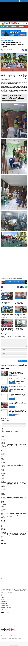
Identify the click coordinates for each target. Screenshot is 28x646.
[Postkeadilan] (10, 23)
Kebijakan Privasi (4, 605)
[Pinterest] (7, 629)
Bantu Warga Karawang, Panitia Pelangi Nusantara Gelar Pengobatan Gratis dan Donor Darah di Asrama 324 (7, 330)
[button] (22, 23)
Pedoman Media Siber (6, 607)
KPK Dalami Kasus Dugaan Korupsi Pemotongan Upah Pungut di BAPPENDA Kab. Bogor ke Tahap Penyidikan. (7, 316)
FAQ (12, 635)
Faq (2, 609)
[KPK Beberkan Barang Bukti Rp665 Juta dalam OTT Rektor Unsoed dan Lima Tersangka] (21, 309)
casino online (12, 645)
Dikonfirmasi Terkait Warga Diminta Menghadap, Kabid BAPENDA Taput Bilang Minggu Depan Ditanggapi (21, 302)
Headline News (4, 40)
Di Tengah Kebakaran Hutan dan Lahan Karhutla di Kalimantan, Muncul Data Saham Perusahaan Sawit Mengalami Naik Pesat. (20, 330)
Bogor (3, 311)
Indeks (2, 597)
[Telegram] (23, 287)
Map (15, 635)
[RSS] (14, 629)
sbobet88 (17, 645)
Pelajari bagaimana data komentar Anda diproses (15, 365)
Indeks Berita (4, 601)
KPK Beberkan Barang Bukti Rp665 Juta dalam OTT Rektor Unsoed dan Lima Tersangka (20, 316)
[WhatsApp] (26, 287)
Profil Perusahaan (17, 634)
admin (5, 49)
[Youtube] (12, 629)
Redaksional (9, 634)
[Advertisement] (14, 262)
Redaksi (2, 599)
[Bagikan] (26, 50)
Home (2, 634)
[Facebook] (18, 287)
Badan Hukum (4, 603)
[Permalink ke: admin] (2, 50)
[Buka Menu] (24, 23)
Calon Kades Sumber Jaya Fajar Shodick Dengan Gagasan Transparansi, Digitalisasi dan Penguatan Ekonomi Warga (7, 302)
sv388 (15, 645)
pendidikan (10, 40)
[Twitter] (21, 287)
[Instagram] (9, 629)
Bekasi (3, 298)
